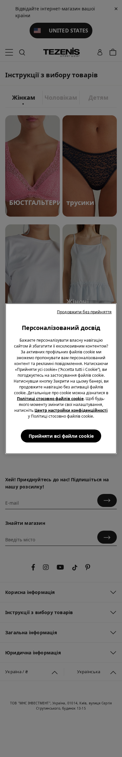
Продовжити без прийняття (84, 311)
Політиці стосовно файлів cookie (50, 398)
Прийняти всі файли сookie (61, 436)
